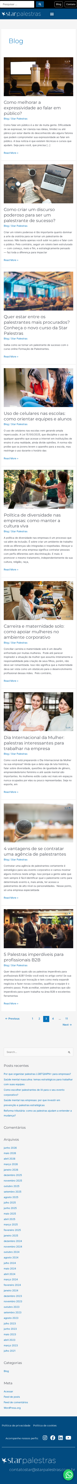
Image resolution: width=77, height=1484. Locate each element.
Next (67, 1024)
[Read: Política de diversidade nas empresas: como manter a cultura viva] (38, 489)
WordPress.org (12, 1407)
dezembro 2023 (13, 1296)
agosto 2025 (11, 1197)
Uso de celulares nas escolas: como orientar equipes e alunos (38, 416)
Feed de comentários (16, 1402)
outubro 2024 (12, 1252)
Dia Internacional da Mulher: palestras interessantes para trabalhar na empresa (34, 743)
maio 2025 (10, 1213)
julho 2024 (10, 1263)
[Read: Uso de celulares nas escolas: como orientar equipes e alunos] (38, 387)
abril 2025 (9, 1219)
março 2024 (11, 1279)
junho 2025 (10, 1208)
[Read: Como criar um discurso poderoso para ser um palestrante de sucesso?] (38, 183)
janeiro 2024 (11, 1290)
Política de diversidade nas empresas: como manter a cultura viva (32, 520)
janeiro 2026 (11, 1169)
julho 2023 (10, 1323)
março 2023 (11, 1345)
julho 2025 (10, 1202)
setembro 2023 (12, 1312)
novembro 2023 (13, 1301)
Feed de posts (12, 1396)
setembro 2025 (12, 1191)
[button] (52, 14)
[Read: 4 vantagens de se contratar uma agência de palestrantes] (38, 822)
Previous (12, 1018)
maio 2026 (10, 1153)
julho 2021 (9, 1350)
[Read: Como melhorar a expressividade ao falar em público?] (38, 76)
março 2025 (11, 1224)
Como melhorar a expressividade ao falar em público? (32, 108)
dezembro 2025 (13, 1175)
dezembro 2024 (13, 1241)
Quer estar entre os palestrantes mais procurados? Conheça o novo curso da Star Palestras (37, 325)
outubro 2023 (12, 1306)
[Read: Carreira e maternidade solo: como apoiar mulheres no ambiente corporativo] (38, 600)
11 (66, 1018)
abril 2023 (9, 1339)
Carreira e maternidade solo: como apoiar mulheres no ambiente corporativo (34, 632)
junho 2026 (10, 1147)
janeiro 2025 (11, 1235)
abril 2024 (9, 1274)
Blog (6, 118)
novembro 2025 (13, 1180)
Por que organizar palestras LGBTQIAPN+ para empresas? (37, 1074)
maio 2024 (10, 1268)
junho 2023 (10, 1328)
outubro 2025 (11, 1186)
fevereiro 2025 (12, 1230)
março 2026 (11, 1164)
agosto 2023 (11, 1318)
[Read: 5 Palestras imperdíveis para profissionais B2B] (38, 928)
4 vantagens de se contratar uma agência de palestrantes (35, 851)
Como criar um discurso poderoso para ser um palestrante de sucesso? (30, 215)
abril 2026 (9, 1158)
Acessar (8, 1391)
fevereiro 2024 (12, 1285)
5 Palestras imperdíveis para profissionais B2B (34, 957)
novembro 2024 (13, 1246)
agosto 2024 (11, 1257)
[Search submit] (40, 4)
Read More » (11, 152)
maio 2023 (10, 1334)
